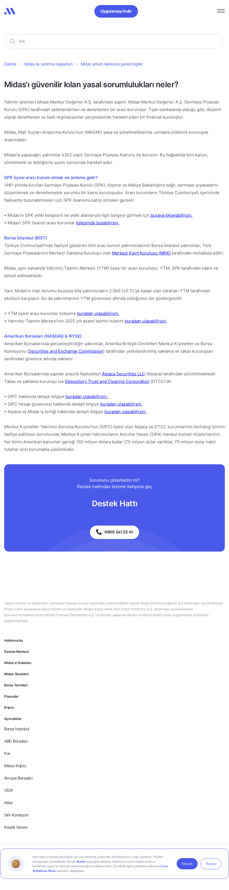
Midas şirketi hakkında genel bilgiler (112, 64)
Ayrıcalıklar (13, 719)
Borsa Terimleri (16, 685)
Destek (10, 64)
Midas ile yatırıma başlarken (48, 64)
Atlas (8, 802)
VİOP (8, 790)
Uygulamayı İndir (116, 11)
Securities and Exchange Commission (65, 351)
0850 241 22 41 (118, 531)
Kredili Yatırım (16, 827)
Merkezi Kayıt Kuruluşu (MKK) (141, 253)
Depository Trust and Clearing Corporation (107, 381)
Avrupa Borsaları (18, 778)
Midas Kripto (15, 765)
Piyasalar (11, 696)
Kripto (9, 707)
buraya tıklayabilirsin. (171, 215)
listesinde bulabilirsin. (97, 222)
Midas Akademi (16, 674)
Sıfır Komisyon (16, 815)
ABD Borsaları (16, 741)
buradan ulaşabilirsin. (98, 313)
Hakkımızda (13, 640)
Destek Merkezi (16, 651)
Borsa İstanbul (16, 728)
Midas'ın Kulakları (18, 663)
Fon (7, 753)
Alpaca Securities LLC (123, 373)
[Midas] (9, 11)
